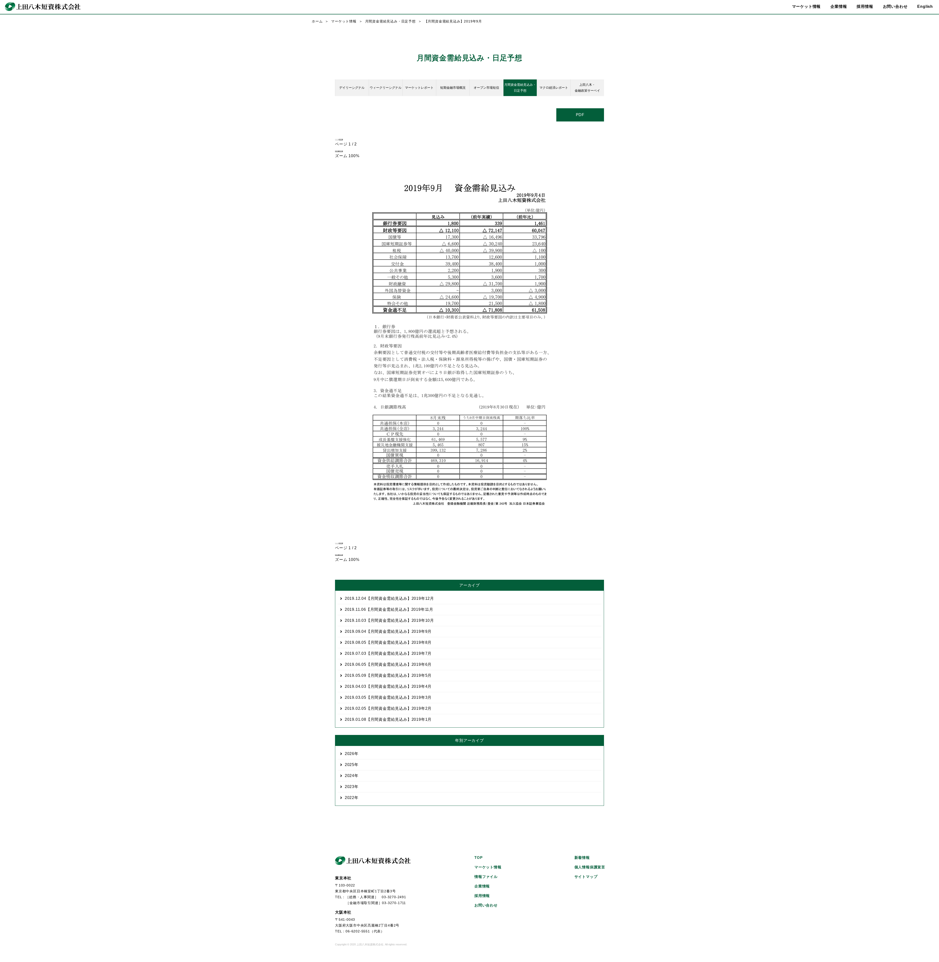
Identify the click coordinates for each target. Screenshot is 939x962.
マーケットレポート (419, 87)
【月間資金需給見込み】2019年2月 (388, 708)
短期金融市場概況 (453, 87)
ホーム (317, 21)
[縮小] (337, 151)
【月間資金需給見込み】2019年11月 (389, 609)
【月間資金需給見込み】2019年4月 (388, 686)
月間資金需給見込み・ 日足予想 (520, 87)
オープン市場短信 (486, 87)
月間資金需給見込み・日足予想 (390, 21)
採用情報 (865, 6)
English (925, 6)
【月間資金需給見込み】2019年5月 (388, 675)
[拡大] (341, 151)
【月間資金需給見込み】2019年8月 (388, 642)
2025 (349, 765)
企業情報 (482, 886)
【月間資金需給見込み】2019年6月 (388, 664)
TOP (478, 857)
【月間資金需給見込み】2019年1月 (388, 719)
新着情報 (582, 857)
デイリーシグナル (352, 87)
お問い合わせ (895, 6)
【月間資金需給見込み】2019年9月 (388, 631)
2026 (349, 754)
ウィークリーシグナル (386, 87)
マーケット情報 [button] (806, 6)
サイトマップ (586, 877)
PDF (580, 115)
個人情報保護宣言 (589, 867)
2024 (349, 776)
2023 (349, 787)
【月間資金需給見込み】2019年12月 (389, 598)
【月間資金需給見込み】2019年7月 (388, 653)
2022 (349, 798)
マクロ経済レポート (553, 87)
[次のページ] (341, 139)
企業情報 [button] (838, 6)
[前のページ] (337, 139)
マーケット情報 (344, 21)
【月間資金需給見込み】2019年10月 (389, 620)
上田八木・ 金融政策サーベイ (587, 87)
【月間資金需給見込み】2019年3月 (388, 697)
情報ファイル (486, 877)
